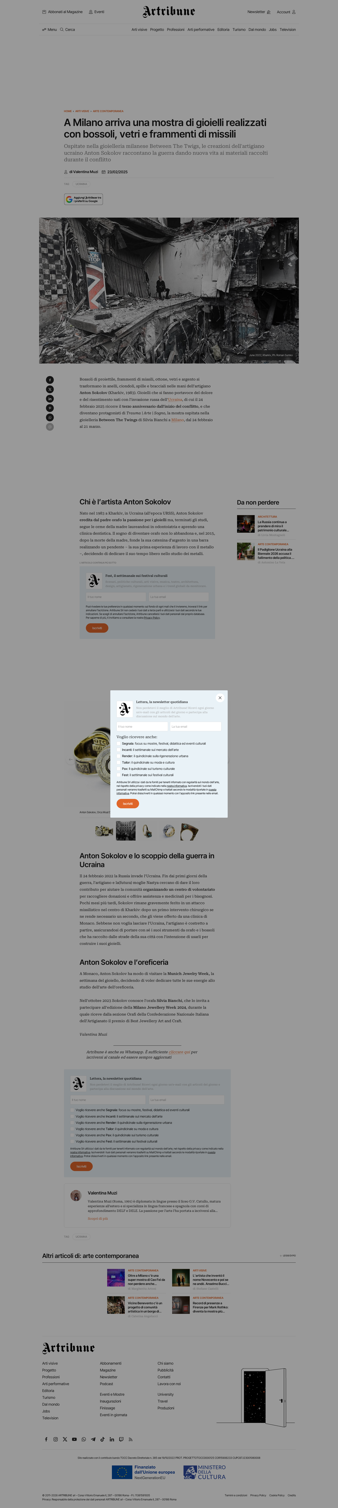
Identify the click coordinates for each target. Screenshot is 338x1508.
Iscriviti (128, 804)
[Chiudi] (220, 697)
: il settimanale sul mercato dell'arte (150, 750)
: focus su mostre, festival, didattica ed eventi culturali (164, 743)
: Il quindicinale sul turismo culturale (148, 769)
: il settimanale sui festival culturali (147, 775)
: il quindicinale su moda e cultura (148, 762)
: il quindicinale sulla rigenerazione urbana (155, 756)
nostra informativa (177, 785)
